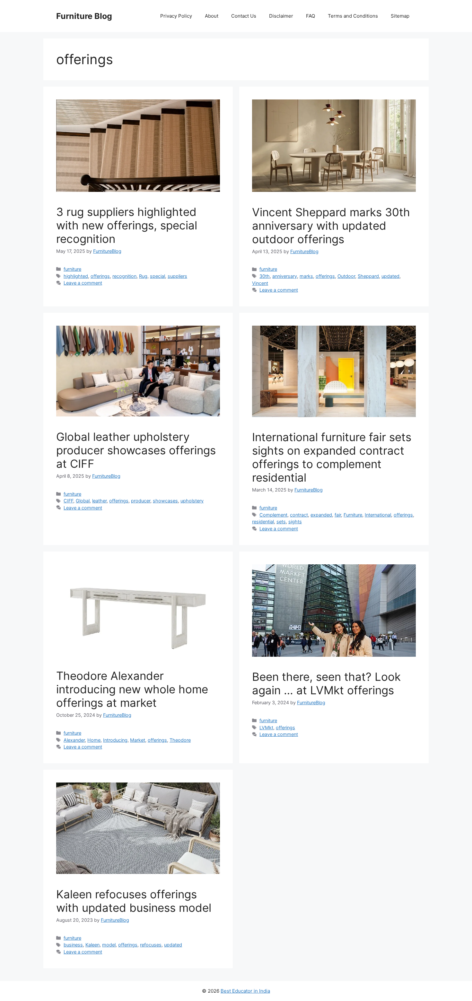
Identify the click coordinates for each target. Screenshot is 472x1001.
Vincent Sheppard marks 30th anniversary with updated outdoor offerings (331, 225)
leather (99, 500)
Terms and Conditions (353, 16)
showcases (165, 500)
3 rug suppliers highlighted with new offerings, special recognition (126, 225)
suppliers (177, 276)
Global (83, 500)
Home (94, 740)
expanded (321, 515)
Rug (143, 276)
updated (390, 276)
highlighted (76, 276)
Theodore (180, 740)
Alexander (74, 740)
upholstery (192, 500)
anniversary (284, 276)
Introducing (115, 740)
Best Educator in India (245, 991)
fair (338, 515)
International (378, 515)
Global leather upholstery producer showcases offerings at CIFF (136, 450)
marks (306, 276)
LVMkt (266, 727)
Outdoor (346, 276)
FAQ (310, 16)
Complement (273, 515)
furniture (72, 269)
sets (281, 521)
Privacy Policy (176, 16)
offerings (100, 276)
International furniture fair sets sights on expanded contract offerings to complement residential (331, 457)
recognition (124, 276)
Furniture (353, 515)
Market (137, 740)
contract (299, 515)
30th (264, 276)
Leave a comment (83, 283)
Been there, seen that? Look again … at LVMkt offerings (326, 683)
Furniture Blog (84, 16)
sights (295, 521)
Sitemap (400, 16)
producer (140, 500)
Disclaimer (281, 16)
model (109, 944)
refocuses (151, 944)
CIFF (68, 500)
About (211, 16)
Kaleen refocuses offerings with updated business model (133, 900)
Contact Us (243, 16)
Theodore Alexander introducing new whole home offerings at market (132, 689)
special (157, 276)
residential (263, 521)
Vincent (260, 283)
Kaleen (92, 944)
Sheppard (368, 276)
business (73, 944)
